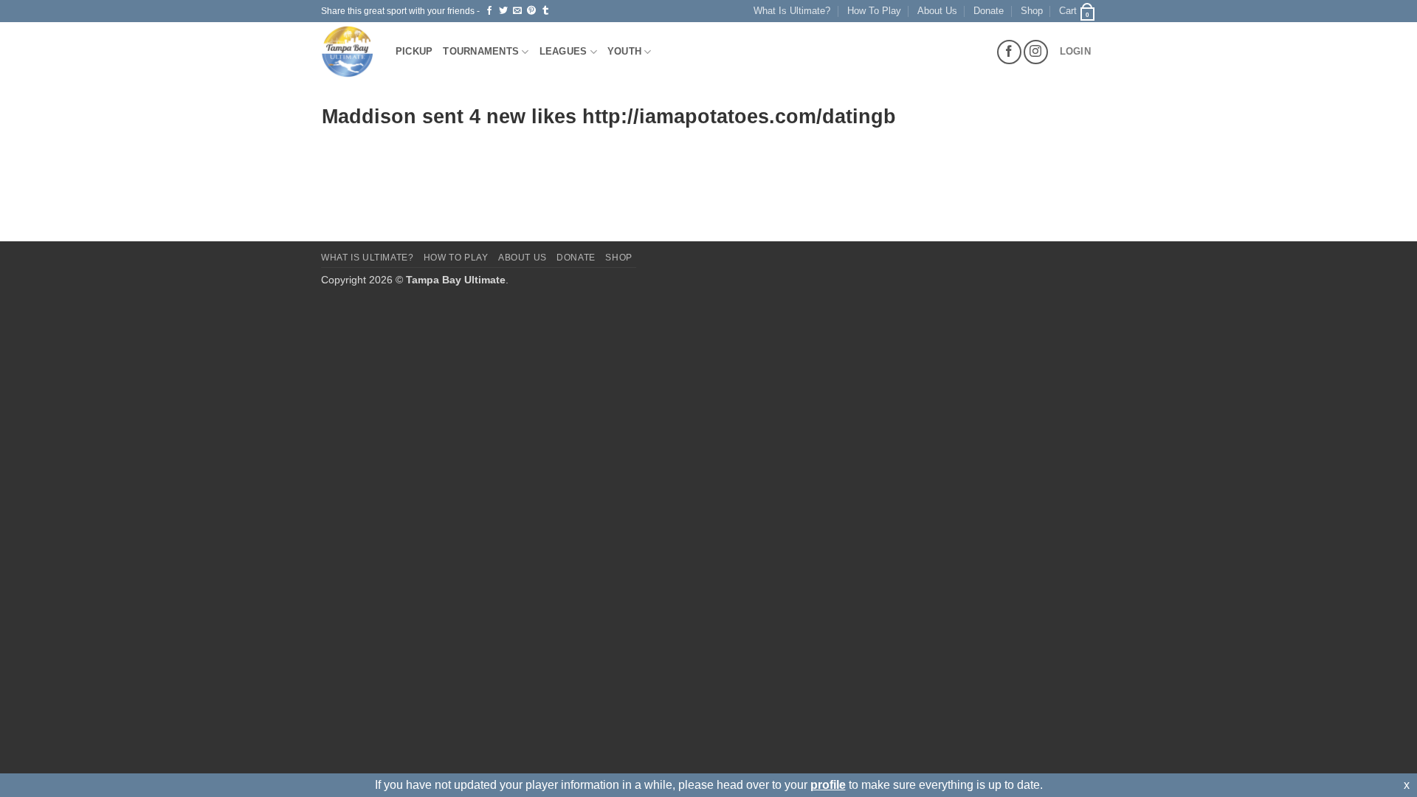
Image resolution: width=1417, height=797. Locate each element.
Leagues (563, 51)
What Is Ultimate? (792, 10)
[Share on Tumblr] (545, 11)
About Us (937, 10)
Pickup (414, 51)
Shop (1032, 10)
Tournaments (481, 51)
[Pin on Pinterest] (531, 11)
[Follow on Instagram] (1036, 52)
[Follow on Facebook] (1009, 52)
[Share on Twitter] (503, 11)
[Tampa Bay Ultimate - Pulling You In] (347, 51)
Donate (988, 10)
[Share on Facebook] (489, 11)
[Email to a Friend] (517, 11)
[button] (1077, 11)
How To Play (874, 10)
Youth (624, 51)
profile (828, 785)
